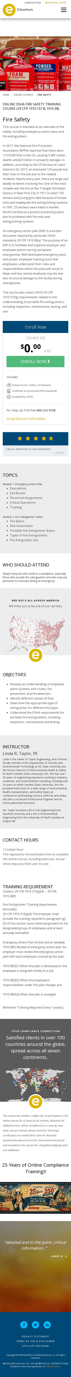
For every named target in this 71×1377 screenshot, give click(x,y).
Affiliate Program (35, 1346)
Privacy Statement (35, 1336)
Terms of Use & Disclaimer (35, 1341)
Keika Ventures (52, 1366)
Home (6, 95)
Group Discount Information (26, 419)
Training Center (57, 2)
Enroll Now (35, 327)
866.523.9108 (33, 2)
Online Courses (23, 95)
